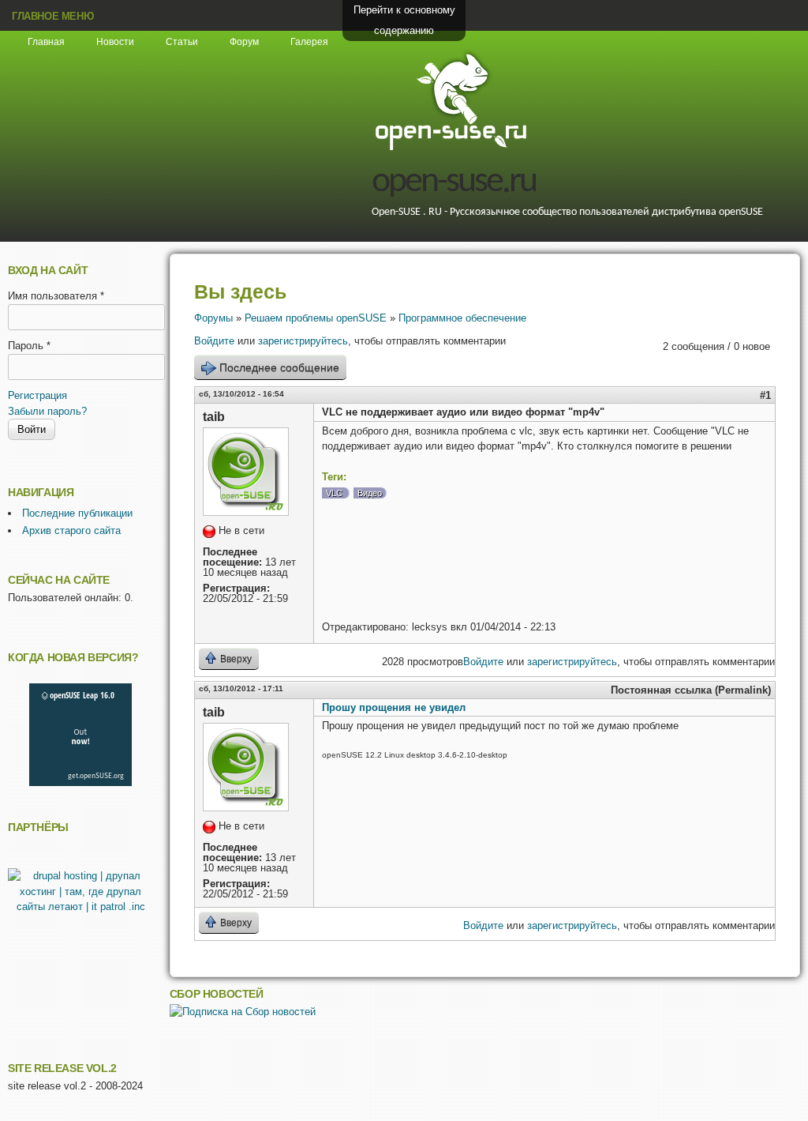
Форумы (213, 318)
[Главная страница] (450, 148)
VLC (334, 493)
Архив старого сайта (71, 530)
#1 (765, 395)
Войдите (214, 341)
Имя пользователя (56, 296)
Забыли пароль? (47, 411)
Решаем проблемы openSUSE (316, 318)
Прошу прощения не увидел (394, 707)
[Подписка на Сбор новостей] (243, 1012)
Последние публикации (77, 513)
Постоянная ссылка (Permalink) (691, 690)
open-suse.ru (454, 182)
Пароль (29, 346)
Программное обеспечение (462, 318)
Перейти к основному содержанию (404, 20)
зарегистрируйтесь (303, 341)
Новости (115, 41)
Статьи (182, 41)
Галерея (309, 41)
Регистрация (37, 395)
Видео (369, 493)
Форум (244, 41)
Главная (46, 41)
